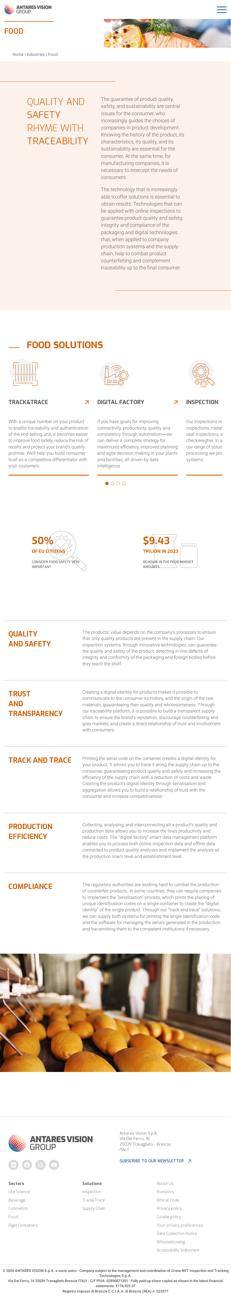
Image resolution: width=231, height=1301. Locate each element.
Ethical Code (168, 1200)
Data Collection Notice (177, 1233)
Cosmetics (18, 1208)
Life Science (19, 1192)
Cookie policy (169, 1217)
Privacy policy (169, 1208)
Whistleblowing (171, 1242)
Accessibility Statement (178, 1250)
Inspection (91, 1192)
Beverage (17, 1200)
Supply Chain (94, 1208)
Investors (165, 1192)
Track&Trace (93, 1200)
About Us (165, 1183)
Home (18, 54)
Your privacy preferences (180, 1225)
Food (13, 1217)
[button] (107, 483)
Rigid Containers (23, 1225)
